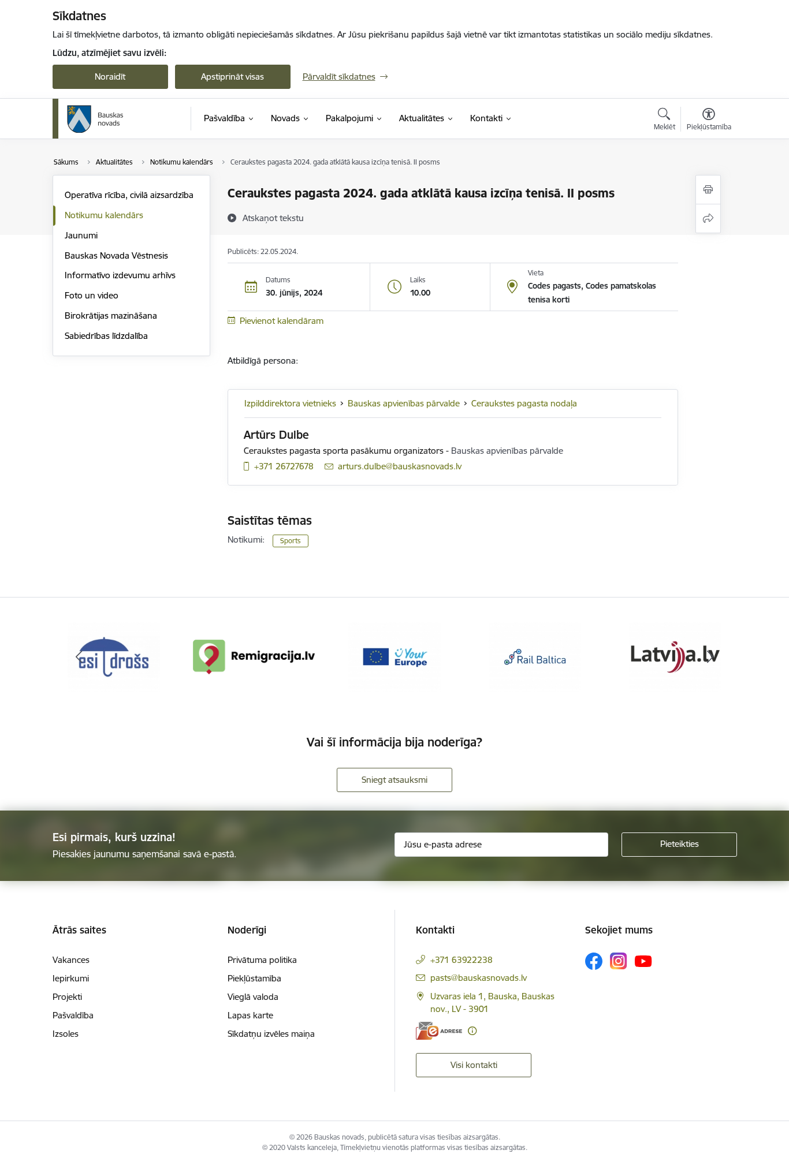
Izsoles (66, 1033)
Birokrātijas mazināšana (111, 315)
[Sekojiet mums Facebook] (593, 961)
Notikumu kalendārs (104, 215)
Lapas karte (250, 1015)
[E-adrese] (439, 1030)
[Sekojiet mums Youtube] (643, 961)
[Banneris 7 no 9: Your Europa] (394, 656)
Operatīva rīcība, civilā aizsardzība (129, 194)
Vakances (71, 959)
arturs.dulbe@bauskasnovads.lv (400, 466)
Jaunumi (81, 235)
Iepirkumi (71, 978)
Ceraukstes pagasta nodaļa (524, 403)
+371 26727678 (284, 466)
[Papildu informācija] (472, 1030)
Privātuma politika (262, 959)
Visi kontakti (474, 1064)
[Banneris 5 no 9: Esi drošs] (114, 656)
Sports (290, 540)
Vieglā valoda (253, 996)
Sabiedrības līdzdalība (106, 335)
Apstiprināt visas (232, 76)
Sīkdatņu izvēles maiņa (271, 1033)
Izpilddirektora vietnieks (290, 403)
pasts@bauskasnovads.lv (478, 977)
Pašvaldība (73, 1015)
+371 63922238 (461, 959)
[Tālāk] (710, 657)
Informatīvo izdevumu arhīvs (120, 275)
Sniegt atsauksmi (394, 779)
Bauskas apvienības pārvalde (404, 403)
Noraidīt (110, 76)
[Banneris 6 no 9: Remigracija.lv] (254, 656)
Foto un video (91, 295)
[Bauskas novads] (95, 119)
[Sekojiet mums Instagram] (618, 961)
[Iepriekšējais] (79, 657)
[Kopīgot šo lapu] (708, 218)
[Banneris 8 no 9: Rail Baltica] (535, 656)
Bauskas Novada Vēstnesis (116, 255)
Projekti (67, 996)
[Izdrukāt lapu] (708, 190)
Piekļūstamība (254, 978)
